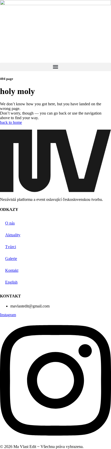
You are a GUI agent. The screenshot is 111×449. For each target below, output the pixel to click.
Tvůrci (10, 247)
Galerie (11, 258)
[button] (55, 67)
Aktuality (12, 235)
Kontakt (11, 270)
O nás (10, 223)
